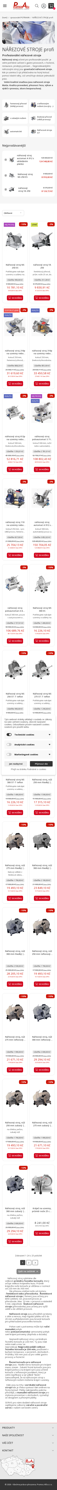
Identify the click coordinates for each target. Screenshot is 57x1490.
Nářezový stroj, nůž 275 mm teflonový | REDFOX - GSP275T (15, 1039)
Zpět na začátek (28, 1271)
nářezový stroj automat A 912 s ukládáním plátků (25, 159)
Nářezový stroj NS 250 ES (25, 176)
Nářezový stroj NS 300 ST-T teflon (15, 781)
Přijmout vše (41, 763)
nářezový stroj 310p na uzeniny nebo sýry (42, 353)
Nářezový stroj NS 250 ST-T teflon (15, 695)
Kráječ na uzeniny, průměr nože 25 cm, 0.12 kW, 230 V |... (42, 1211)
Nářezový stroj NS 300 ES (42, 609)
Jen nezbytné (16, 763)
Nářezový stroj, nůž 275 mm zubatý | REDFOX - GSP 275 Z (42, 1125)
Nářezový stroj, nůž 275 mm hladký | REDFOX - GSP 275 (15, 868)
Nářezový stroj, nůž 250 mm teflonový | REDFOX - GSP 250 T (42, 954)
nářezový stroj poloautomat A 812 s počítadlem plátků (15, 611)
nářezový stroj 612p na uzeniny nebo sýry (15, 439)
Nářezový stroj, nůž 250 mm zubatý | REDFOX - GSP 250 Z (15, 1125)
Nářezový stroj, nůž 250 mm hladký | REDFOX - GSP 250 (42, 782)
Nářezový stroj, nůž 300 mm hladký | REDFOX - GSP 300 (42, 868)
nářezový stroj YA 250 (24, 189)
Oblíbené (13, 213)
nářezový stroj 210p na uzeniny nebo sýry (15, 353)
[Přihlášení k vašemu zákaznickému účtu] (44, 5)
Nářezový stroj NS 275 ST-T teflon (42, 695)
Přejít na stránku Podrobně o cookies (28, 769)
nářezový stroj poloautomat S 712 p (42, 439)
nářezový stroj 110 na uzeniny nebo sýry (15, 525)
